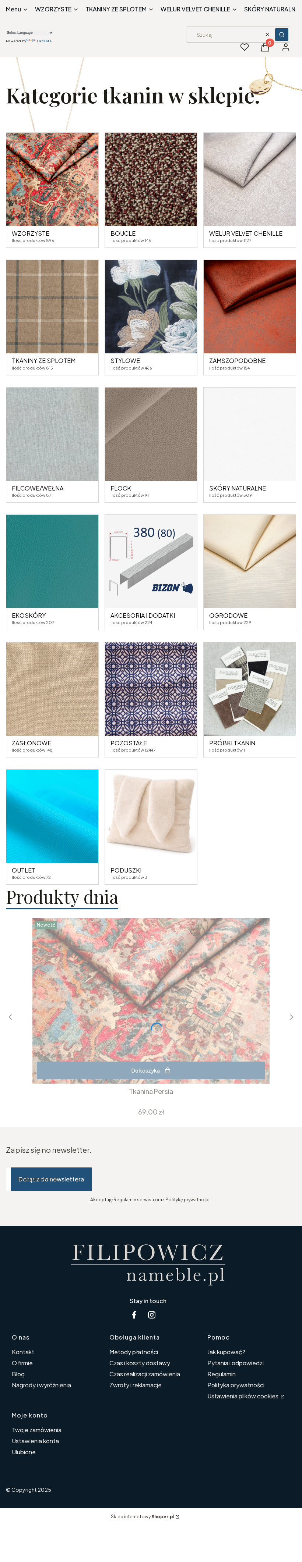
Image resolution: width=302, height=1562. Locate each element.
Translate (44, 41)
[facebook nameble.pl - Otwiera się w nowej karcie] (134, 1314)
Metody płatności (133, 1352)
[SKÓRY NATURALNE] (250, 434)
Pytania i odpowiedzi (235, 1363)
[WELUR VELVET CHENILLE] (250, 179)
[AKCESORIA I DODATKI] (151, 561)
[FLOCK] (151, 434)
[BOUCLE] (151, 179)
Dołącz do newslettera (51, 1179)
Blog (18, 1374)
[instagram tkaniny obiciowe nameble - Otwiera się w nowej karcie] (151, 1314)
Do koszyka (145, 1070)
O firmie (22, 1363)
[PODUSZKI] (151, 816)
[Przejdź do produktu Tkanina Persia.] (151, 1001)
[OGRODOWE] (250, 561)
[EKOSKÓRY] (52, 561)
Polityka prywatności (235, 1385)
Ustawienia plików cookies (243, 1396)
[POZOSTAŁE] (151, 689)
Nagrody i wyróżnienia (41, 1385)
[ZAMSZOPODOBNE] (250, 306)
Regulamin (221, 1374)
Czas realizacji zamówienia (144, 1374)
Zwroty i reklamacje (135, 1385)
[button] (281, 34)
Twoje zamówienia (37, 1430)
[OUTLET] (52, 816)
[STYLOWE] (151, 306)
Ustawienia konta (35, 1441)
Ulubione (24, 1452)
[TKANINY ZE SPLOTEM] (52, 306)
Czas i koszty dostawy (139, 1363)
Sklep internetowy (142, 1516)
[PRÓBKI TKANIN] (250, 689)
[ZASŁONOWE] (52, 689)
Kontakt (23, 1352)
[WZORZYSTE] (52, 179)
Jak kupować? (226, 1352)
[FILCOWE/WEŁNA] (52, 434)
